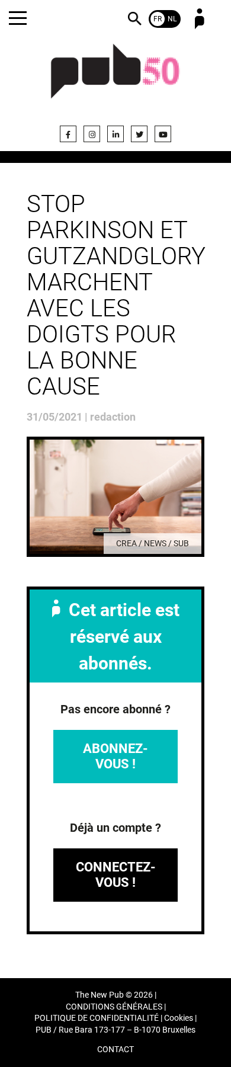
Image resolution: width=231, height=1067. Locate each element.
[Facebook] (68, 134)
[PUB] (115, 78)
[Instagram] (92, 134)
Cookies (178, 1018)
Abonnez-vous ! (115, 756)
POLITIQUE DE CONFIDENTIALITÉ (96, 1018)
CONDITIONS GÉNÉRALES (114, 1006)
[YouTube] (163, 134)
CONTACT (115, 1049)
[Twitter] (139, 134)
